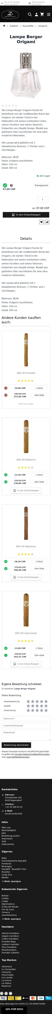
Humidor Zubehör (10, 953)
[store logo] (9, 14)
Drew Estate (7, 975)
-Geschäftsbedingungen (18, 757)
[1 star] (28, 701)
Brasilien (6, 872)
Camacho (6, 972)
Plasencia (6, 986)
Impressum (7, 839)
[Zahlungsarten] (26, 998)
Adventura (7, 966)
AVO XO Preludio (26, 373)
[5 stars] (46, 701)
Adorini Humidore (10, 933)
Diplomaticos (8, 904)
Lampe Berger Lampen (43, 26)
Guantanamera (9, 915)
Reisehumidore (9, 950)
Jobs (4, 833)
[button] (14, 1010)
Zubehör (14, 26)
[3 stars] (37, 701)
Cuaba (5, 901)
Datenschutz (8, 844)
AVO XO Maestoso (26, 546)
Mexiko (5, 877)
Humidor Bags (9, 941)
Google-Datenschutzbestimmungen (32, 754)
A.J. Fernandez (9, 969)
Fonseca (6, 912)
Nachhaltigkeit (9, 830)
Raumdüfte (28, 26)
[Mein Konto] (36, 14)
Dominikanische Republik (14, 861)
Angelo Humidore (10, 936)
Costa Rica (7, 875)
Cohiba (5, 898)
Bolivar (5, 896)
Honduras (6, 863)
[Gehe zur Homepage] (4, 26)
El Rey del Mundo (10, 907)
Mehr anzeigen (12, 881)
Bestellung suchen (11, 836)
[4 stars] (41, 701)
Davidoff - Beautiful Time (14, 869)
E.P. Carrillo (7, 978)
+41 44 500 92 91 (14, 807)
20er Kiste (39, 482)
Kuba (4, 858)
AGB (4, 841)
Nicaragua (7, 866)
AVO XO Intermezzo (26, 633)
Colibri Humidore (10, 939)
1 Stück (39, 475)
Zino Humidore (9, 947)
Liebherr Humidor (10, 944)
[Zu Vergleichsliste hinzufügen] (47, 222)
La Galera (6, 983)
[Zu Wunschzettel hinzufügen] (41, 222)
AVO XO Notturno (26, 459)
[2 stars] (33, 701)
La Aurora (6, 980)
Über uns (6, 827)
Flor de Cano (8, 909)
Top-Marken (9, 960)
